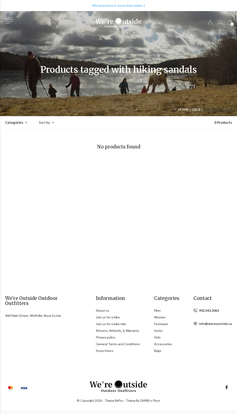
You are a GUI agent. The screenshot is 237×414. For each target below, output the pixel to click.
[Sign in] (210, 22)
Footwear (161, 324)
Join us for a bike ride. (111, 324)
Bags (157, 351)
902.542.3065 (209, 310)
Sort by (44, 122)
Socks (158, 330)
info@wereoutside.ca (215, 324)
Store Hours (104, 351)
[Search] (220, 22)
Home (183, 109)
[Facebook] (226, 387)
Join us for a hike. (108, 317)
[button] (9, 21)
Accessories (163, 344)
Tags (196, 109)
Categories (14, 122)
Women (159, 317)
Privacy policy (105, 337)
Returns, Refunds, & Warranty (117, 330)
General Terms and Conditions (118, 344)
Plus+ (156, 400)
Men (157, 310)
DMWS (145, 400)
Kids (157, 337)
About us (102, 310)
